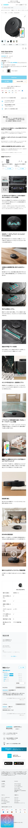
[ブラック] (9, 71)
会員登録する (17, 728)
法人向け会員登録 (17, 785)
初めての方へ (3, 798)
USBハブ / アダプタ (21, 10)
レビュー (23, 44)
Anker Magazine (17, 800)
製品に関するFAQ (4, 800)
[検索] (2, 7)
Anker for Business (17, 783)
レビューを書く (22, 667)
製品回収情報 (3, 803)
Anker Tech (16, 798)
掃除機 (6, 12)
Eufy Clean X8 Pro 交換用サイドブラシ (20, 164)
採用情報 (3, 786)
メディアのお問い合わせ (18, 786)
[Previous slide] (2, 162)
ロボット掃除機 (10, 12)
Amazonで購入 (20, 81)
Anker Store (16, 797)
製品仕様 (10, 44)
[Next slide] (25, 27)
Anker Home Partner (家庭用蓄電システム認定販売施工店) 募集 (20, 790)
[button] (1, 4)
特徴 (4, 44)
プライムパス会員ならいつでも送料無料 (14, 1)
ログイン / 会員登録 (19, 4)
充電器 (12, 10)
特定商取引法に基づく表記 (18, 822)
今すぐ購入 (7, 81)
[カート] (26, 4)
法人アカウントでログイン (16, 66)
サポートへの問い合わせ (5, 797)
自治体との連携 (17, 788)
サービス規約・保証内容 (5, 801)
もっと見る (13, 656)
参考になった (22, 699)
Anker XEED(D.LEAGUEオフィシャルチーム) (19, 802)
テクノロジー (3, 785)
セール (2, 10)
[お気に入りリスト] (24, 4)
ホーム (2, 12)
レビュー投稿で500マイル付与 (6, 57)
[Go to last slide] (3, 27)
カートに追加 (9, 168)
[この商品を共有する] (26, 48)
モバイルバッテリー (7, 10)
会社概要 (3, 783)
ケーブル (15, 10)
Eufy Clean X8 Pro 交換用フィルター (7, 164)
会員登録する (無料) (24, 97)
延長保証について (13, 739)
